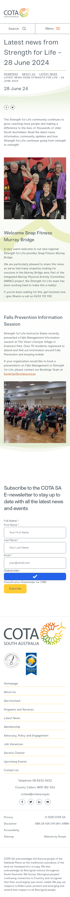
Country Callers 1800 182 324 (35, 787)
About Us (28, 74)
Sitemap (9, 836)
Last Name (11, 540)
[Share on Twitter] (12, 107)
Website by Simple (55, 836)
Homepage (11, 74)
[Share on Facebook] (6, 107)
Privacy (8, 817)
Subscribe (15, 588)
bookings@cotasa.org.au (19, 374)
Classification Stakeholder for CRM (25, 582)
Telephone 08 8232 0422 (35, 780)
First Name (11, 524)
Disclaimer (10, 823)
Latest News (48, 74)
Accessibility (11, 830)
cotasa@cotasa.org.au (35, 794)
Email (8, 555)
